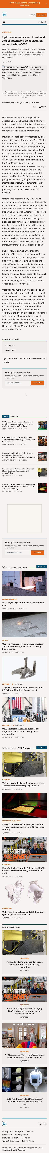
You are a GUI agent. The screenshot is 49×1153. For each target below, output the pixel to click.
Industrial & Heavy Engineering (32, 358)
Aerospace (7, 32)
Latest (5, 416)
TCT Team (8, 62)
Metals (6, 362)
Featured (14, 416)
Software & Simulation (11, 821)
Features (5, 684)
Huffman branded (10, 146)
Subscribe (37, 383)
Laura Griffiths (10, 429)
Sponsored (6, 780)
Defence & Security (9, 599)
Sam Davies (8, 652)
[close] (46, 4)
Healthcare (7, 908)
